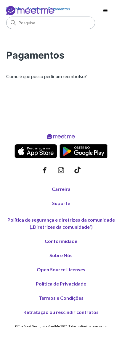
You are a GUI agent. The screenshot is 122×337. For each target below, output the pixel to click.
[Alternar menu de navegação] (105, 10)
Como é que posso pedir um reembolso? (46, 76)
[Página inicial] (30, 10)
